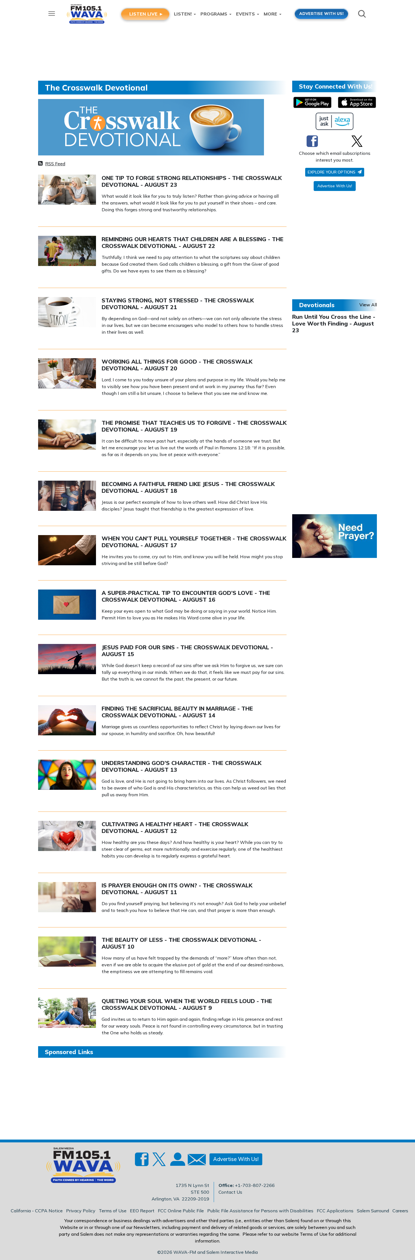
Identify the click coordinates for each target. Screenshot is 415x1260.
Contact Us (230, 1192)
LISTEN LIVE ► (146, 14)
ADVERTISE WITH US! (321, 13)
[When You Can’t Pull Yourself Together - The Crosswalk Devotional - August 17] (67, 550)
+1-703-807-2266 (255, 1185)
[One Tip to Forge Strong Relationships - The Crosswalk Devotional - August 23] (67, 189)
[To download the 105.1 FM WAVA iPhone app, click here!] (357, 102)
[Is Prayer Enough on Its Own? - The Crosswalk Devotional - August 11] (67, 897)
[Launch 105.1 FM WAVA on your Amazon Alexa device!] (335, 121)
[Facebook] (312, 141)
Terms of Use (112, 1210)
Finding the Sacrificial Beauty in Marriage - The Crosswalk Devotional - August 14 (177, 712)
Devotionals (317, 305)
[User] (177, 1162)
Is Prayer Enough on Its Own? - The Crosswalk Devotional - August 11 (177, 889)
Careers (400, 1210)
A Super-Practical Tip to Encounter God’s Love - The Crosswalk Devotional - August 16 (186, 596)
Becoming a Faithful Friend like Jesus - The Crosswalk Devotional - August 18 (188, 487)
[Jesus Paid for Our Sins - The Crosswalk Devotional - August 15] (67, 658)
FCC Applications (335, 1210)
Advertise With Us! (334, 185)
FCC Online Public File (181, 1210)
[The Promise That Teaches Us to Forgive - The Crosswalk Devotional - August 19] (67, 434)
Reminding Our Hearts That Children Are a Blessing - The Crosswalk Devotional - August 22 (192, 242)
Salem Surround (373, 1210)
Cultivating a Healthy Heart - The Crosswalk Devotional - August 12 (175, 827)
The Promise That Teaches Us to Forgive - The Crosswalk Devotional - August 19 (194, 426)
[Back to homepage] (80, 1167)
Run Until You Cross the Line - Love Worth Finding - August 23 (333, 323)
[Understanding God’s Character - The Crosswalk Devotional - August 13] (67, 774)
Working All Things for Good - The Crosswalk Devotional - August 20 (177, 365)
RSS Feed (55, 163)
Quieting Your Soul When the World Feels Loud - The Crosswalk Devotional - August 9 (187, 1004)
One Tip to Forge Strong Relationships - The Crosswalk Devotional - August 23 (192, 181)
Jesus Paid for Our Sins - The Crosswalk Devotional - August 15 (187, 651)
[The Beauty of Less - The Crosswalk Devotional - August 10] (67, 951)
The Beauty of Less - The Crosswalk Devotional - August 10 (181, 943)
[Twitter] (356, 141)
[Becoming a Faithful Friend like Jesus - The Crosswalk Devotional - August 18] (67, 495)
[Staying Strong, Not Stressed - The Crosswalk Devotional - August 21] (67, 312)
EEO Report (142, 1210)
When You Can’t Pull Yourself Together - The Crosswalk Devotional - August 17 (194, 542)
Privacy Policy (80, 1210)
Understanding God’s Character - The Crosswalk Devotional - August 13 (181, 766)
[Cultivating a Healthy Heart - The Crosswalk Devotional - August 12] (67, 835)
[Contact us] (194, 1160)
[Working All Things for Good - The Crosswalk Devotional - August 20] (67, 373)
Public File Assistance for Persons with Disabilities (260, 1210)
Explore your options (332, 172)
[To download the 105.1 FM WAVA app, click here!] (312, 102)
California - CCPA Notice (37, 1210)
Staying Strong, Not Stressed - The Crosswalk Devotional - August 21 (178, 304)
